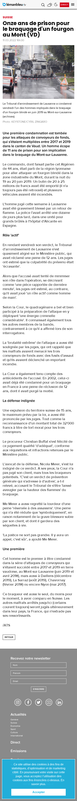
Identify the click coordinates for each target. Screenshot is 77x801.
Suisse (14, 722)
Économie (15, 726)
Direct (64, 5)
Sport (13, 729)
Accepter (38, 792)
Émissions (18, 751)
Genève (14, 719)
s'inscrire (38, 689)
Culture (14, 732)
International (17, 735)
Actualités (18, 715)
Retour (9, 637)
